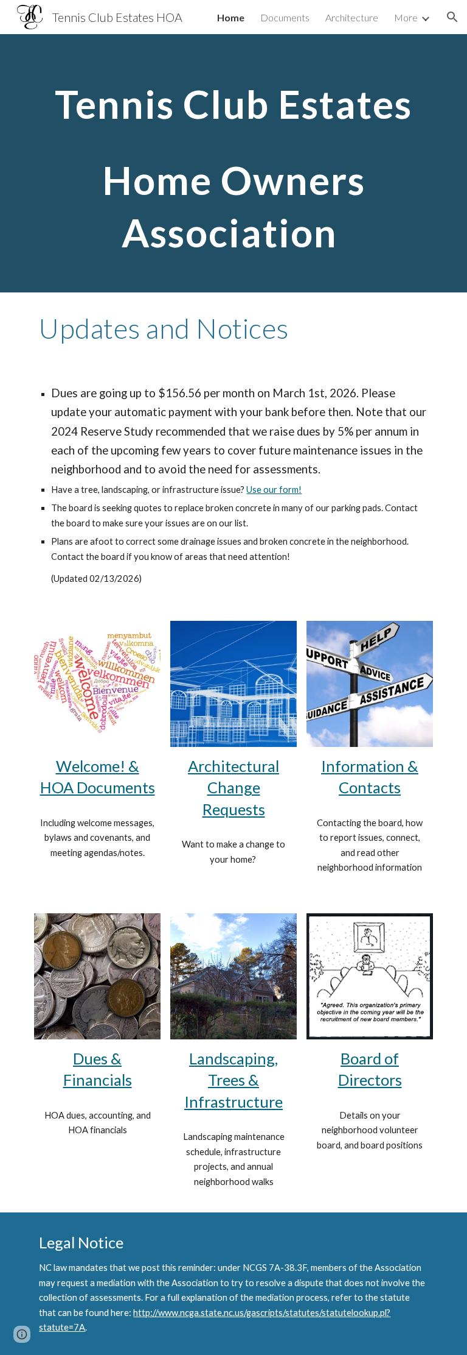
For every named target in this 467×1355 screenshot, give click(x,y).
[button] (452, 17)
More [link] (406, 17)
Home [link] (230, 17)
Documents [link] (285, 17)
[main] (233, 163)
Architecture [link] (351, 17)
